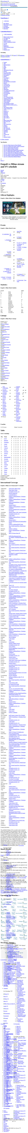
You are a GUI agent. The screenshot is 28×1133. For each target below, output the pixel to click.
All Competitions (7, 904)
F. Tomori (19, 237)
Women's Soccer (20, 1085)
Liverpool (8, 914)
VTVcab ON (18, 820)
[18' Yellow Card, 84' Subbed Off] (3, 357)
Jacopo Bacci (4, 399)
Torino (5, 470)
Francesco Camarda (18, 417)
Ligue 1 (8, 882)
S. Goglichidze (5, 234)
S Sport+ (11, 797)
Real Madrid (9, 922)
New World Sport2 (13, 526)
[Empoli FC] (3, 172)
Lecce (5, 438)
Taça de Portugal (10, 886)
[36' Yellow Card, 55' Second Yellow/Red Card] (4, 370)
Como (5, 474)
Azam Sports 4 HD (13, 658)
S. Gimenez (3, 183)
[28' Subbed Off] (4, 331)
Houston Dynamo (11, 965)
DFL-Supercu (6, 1129)
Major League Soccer (11, 865)
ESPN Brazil (12, 536)
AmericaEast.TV (10, 1068)
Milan (2, 171)
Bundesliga (8, 881)
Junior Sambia (4, 414)
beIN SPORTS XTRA (11, 1072)
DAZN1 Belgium (13, 521)
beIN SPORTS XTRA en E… (13, 1073)
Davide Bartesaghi (18, 408)
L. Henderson (8, 240)
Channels (5, 988)
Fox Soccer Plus (10, 1041)
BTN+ (7, 1075)
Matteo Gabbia (17, 411)
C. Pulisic (19, 247)
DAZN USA (9, 1055)
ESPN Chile (11, 567)
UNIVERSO (9, 1060)
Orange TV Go (16, 739)
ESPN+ (8, 1045)
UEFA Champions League (9, 42)
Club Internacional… (12, 946)
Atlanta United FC (12, 963)
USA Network (9, 1054)
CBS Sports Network (11, 1039)
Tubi (7, 1102)
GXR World (11, 515)
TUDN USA (9, 1053)
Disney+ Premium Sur (21, 570)
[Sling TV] (9, 55)
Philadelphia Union (12, 960)
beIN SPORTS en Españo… (12, 1050)
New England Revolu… (12, 948)
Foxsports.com (16, 813)
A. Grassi (9, 251)
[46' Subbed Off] (5, 352)
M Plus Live (11, 635)
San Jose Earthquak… (12, 969)
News (4, 1110)
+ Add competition (7, 34)
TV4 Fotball (16, 779)
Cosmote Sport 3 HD (13, 616)
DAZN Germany (13, 615)
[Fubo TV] (3, 55)
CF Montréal (11, 961)
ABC (7, 1032)
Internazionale (7, 457)
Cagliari (6, 468)
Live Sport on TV (20, 1104)
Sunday (8, 854)
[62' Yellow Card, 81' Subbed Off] (4, 339)
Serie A (8, 880)
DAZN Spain (12, 493)
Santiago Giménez (18, 393)
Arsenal (8, 912)
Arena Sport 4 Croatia (14, 578)
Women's (5, 1112)
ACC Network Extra (11, 1066)
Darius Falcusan (5, 408)
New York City (20, 988)
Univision (8, 1063)
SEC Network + (10, 1098)
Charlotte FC (10, 951)
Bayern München (10, 932)
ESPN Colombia (12, 530)
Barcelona (8, 921)
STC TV (18, 491)
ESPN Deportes (10, 1042)
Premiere (8, 1095)
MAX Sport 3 (12, 543)
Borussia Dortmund (10, 934)
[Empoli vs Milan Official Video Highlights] (14, 214)
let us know (21, 845)
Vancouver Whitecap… (12, 966)
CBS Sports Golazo (10, 1076)
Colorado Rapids (11, 973)
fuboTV (8, 1051)
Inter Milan (8, 926)
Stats (2, 188)
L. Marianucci (8, 254)
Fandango (8, 1081)
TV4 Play (11, 779)
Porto (7, 931)
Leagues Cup (9, 895)
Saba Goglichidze (5, 387)
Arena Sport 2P (16, 533)
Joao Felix (19, 231)
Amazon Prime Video (11, 1067)
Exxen (18, 797)
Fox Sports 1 (9, 1044)
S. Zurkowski (6, 271)
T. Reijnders (20, 266)
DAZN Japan (12, 654)
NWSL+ (8, 1094)
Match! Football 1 (18, 742)
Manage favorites (6, 15)
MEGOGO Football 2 (14, 804)
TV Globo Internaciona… (12, 1059)
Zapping (17, 536)
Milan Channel (18, 648)
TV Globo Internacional (8, 90)
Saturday (8, 853)
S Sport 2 (15, 797)
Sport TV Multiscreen (19, 732)
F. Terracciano (20, 280)
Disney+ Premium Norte (20, 576)
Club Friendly (9, 901)
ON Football (12, 820)
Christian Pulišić (18, 387)
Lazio (5, 466)
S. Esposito (8, 277)
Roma (5, 455)
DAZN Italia (12, 648)
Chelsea (8, 913)
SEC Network (9, 1096)
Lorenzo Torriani (18, 405)
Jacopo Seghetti (4, 405)
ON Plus (23, 820)
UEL (4, 1115)
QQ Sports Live (12, 569)
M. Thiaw (19, 265)
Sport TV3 (11, 732)
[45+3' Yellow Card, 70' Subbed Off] (5, 337)
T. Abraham (20, 245)
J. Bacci (4, 278)
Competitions (4, 31)
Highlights (3, 185)
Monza (5, 449)
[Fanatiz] (3, 56)
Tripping (19, 250)
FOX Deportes (9, 1062)
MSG (7, 1091)
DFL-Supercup (9, 885)
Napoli (7, 929)
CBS (7, 1035)
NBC (7, 1037)
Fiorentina (6, 461)
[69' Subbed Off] (5, 365)
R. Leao (2, 180)
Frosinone (6, 442)
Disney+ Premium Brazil (16, 537)
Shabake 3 (11, 643)
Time (9, 12)
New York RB (20, 989)
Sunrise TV (20, 780)
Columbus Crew (21, 994)
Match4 (14, 637)
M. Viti (10, 235)
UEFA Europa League (8, 47)
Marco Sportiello (18, 402)
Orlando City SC (12, 956)
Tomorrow (8, 852)
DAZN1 (13, 649)
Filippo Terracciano (18, 399)
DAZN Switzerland (13, 780)
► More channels (5, 139)
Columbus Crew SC (12, 959)
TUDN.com (9, 1103)
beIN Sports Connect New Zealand (17, 715)
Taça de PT (6, 1131)
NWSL (8, 868)
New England (20, 984)
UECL (5, 1117)
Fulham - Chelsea (22, 1044)
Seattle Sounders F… (12, 979)
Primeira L (5, 1128)
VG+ (10, 718)
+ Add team (6, 21)
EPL (4, 1122)
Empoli (2, 170)
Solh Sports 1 (12, 488)
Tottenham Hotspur (10, 918)
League (4, 12)
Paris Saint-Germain (10, 935)
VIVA (20, 553)
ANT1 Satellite (9, 1069)
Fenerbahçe (9, 936)
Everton (8, 920)
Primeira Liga (9, 884)
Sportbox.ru (11, 742)
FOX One (8, 1084)
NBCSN (8, 1057)
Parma (5, 472)
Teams (4, 906)
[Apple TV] (15, 55)
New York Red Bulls (12, 954)
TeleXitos (8, 1100)
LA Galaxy (10, 977)
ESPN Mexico (12, 698)
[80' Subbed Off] (6, 344)
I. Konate (3, 277)
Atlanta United (21, 999)
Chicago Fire (10, 947)
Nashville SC (10, 944)
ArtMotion (23, 660)
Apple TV (8, 1048)
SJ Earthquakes (20, 1006)
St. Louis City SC (11, 972)
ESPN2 (8, 1040)
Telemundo (8, 1058)
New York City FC (11, 952)
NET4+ (10, 637)
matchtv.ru (24, 742)
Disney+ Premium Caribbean (20, 735)
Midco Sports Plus (10, 1089)
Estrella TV (9, 1080)
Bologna (6, 440)
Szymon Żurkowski (5, 390)
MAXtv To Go (22, 578)
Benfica (8, 930)
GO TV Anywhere (13, 688)
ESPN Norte (20, 524)
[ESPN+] (7, 56)
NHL (24, 1105)
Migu (17, 569)
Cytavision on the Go (14, 582)
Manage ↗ (6, 18)
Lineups (2, 189)
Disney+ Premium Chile (19, 567)
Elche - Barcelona (22, 1043)
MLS (4, 1119)
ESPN (7, 1036)
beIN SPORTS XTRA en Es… (10, 104)
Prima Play (11, 740)
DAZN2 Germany (20, 509)
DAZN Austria (12, 509)
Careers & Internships (21, 1093)
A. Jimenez (23, 242)
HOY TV (16, 635)
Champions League (10, 873)
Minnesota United (22, 1015)
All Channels (6, 1108)
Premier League (9, 877)
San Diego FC (11, 981)
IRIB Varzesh (17, 643)
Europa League (9, 875)
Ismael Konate (4, 396)
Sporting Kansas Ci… (13, 983)
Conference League (10, 876)
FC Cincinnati (10, 950)
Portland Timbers (11, 975)
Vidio (10, 640)
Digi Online (11, 738)
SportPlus (8, 1099)
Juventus (8, 925)
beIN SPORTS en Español (9, 81)
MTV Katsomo (12, 609)
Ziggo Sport (11, 710)
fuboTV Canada (15, 553)
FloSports (8, 1082)
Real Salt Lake (10, 974)
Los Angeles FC (11, 968)
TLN (10, 553)
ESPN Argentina (12, 502)
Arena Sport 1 (18, 660)
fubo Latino (9, 1085)
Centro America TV (10, 1077)
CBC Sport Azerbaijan (21, 512)
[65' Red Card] (5, 329)
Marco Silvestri (4, 402)
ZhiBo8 (20, 569)
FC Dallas (9, 970)
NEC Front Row (10, 1093)
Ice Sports (11, 684)
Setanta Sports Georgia (21, 613)
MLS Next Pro (9, 1090)
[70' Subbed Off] (5, 349)
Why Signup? (22, 945)
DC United (9, 955)
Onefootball (11, 642)
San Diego (20, 1019)
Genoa (5, 444)
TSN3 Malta (20, 688)
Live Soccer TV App (21, 1086)
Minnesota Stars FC (12, 978)
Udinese (6, 448)
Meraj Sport (17, 488)
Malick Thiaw (17, 396)
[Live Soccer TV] (5, 1)
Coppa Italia (9, 889)
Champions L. (6, 1114)
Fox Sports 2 (9, 1046)
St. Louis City (20, 1008)
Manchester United (10, 917)
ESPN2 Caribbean (13, 496)
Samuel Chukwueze (18, 420)
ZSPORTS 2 (14, 495)
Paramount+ (9, 1049)
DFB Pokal (8, 888)
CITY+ (8, 1078)
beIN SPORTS (9, 1033)
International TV (4, 192)
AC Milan (8, 927)
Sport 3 (10, 646)
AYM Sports (9, 1071)
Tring (16, 490)
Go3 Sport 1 (11, 604)
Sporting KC (21, 1021)
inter (11, 818)
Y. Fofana (24, 247)
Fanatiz (8, 1031)
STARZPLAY (12, 491)
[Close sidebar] (1, 159)
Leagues (5, 860)
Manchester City (10, 916)
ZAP (16, 493)
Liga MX (8, 896)
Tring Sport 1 (12, 490)
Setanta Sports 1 (12, 505)
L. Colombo (9, 272)
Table (2, 190)
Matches (5, 845)
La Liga (8, 879)
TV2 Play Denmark (13, 589)
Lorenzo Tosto (4, 411)
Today (7, 850)
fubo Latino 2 (9, 1086)
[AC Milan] (2, 179)
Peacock (8, 1064)
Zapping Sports (9, 1105)
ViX (7, 1104)
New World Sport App (17, 573)
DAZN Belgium (20, 521)
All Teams (5, 986)
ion (7, 1087)
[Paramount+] (21, 55)
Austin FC (10, 982)
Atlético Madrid (9, 923)
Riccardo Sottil (18, 414)
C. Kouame (6, 268)
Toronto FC (10, 957)
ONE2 (13, 646)
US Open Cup (9, 867)
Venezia (6, 453)
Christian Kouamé (5, 393)
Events (2, 187)
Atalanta (6, 464)
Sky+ (23, 537)
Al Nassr (8, 938)
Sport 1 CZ (11, 585)
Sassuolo (6, 451)
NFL (21, 1105)
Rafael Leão (17, 390)
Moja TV (11, 533)
